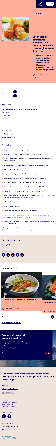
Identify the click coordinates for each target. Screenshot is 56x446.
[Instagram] (9, 416)
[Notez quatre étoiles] (17, 255)
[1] (4, 316)
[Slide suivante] (52, 317)
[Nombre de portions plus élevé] (15, 91)
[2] (6, 316)
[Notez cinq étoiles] (22, 255)
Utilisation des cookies (9, 430)
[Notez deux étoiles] (8, 255)
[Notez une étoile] (3, 255)
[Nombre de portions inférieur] (15, 96)
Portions (4, 94)
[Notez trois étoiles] (13, 255)
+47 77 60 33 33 (9, 393)
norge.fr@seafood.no (11, 389)
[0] (2, 316)
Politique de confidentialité (10, 426)
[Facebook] (4, 416)
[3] (8, 316)
